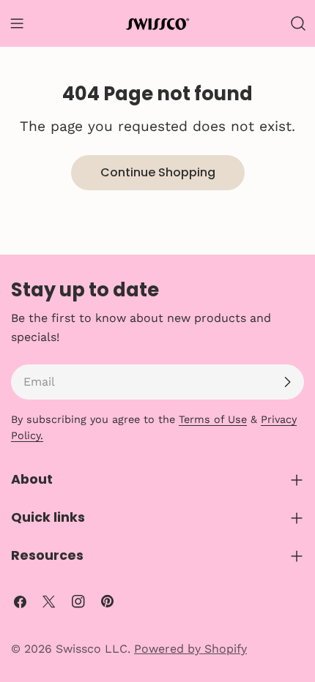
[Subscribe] (287, 382)
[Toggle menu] (17, 23)
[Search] (298, 23)
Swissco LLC (91, 649)
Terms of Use (213, 419)
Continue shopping (157, 172)
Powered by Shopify (190, 649)
